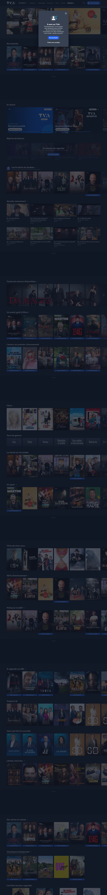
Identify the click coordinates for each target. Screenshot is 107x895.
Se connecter (53, 37)
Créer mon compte (53, 42)
